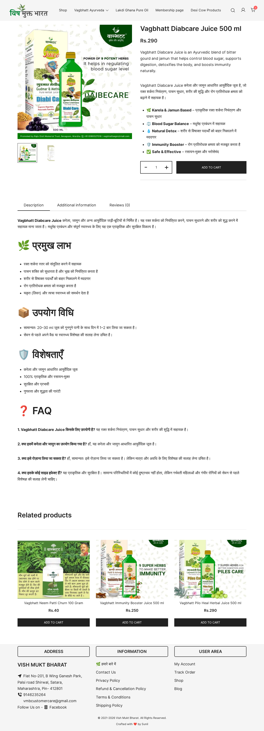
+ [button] (166, 167)
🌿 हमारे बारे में (106, 664)
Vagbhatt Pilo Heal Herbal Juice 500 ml (210, 603)
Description (34, 205)
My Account (184, 664)
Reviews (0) (120, 205)
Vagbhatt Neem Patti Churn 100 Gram (53, 603)
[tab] (34, 205)
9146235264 (34, 694)
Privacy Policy (108, 680)
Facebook (57, 707)
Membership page (170, 10)
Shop (63, 10)
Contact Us (106, 672)
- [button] (145, 167)
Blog (178, 689)
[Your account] (243, 10)
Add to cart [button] (53, 622)
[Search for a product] (233, 10)
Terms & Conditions (113, 697)
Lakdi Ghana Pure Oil (132, 10)
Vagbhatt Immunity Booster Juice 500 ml (132, 603)
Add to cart (211, 167)
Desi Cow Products (206, 10)
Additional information (76, 205)
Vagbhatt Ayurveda (89, 10)
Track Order (184, 672)
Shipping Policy (109, 705)
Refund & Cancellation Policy (121, 689)
